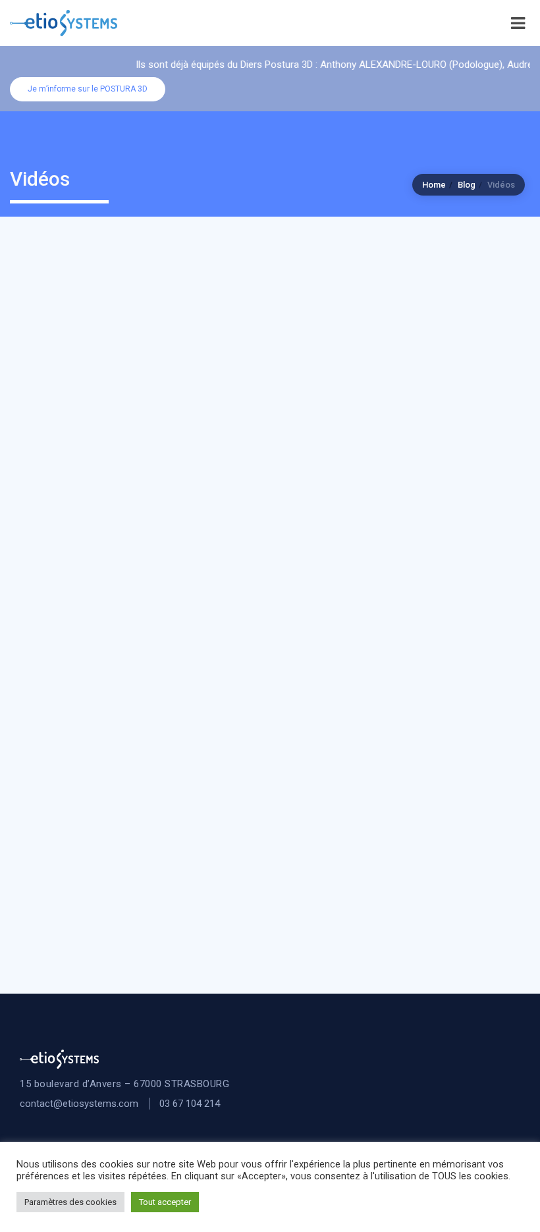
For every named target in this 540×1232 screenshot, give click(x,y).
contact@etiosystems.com (79, 1104)
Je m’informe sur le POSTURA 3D (88, 89)
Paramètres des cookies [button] (70, 1202)
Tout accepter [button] (165, 1202)
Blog (466, 185)
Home (434, 185)
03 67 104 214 (189, 1104)
